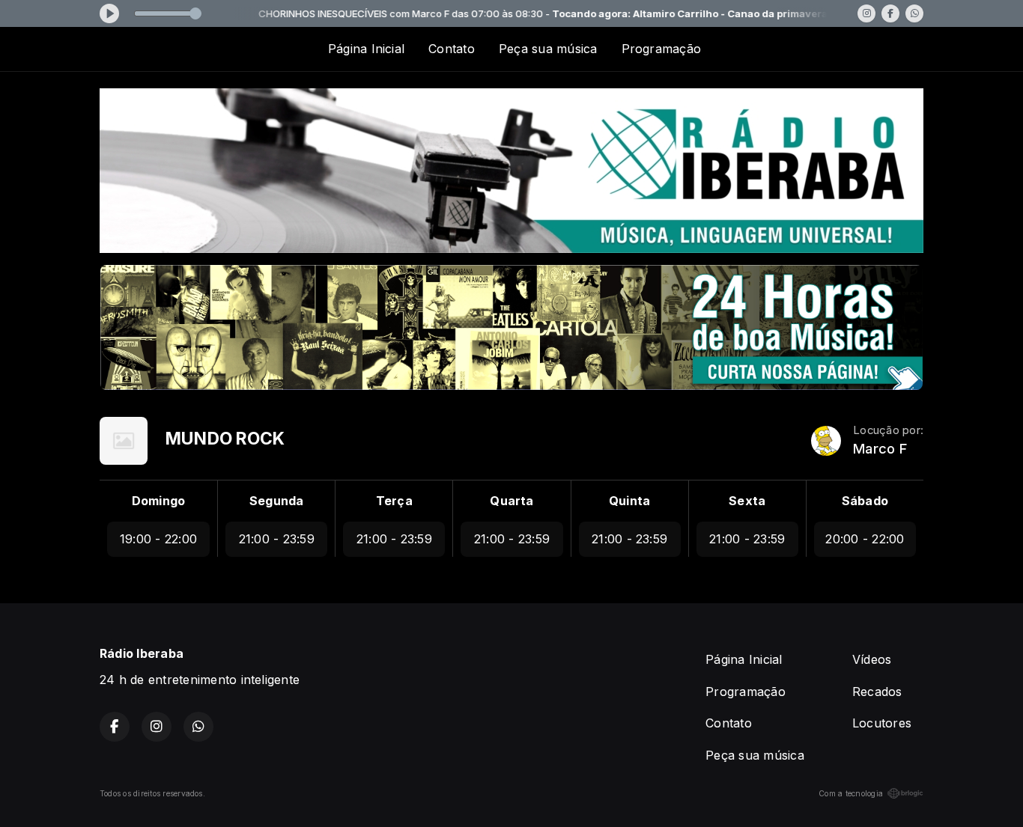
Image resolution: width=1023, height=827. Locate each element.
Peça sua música (548, 48)
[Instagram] (866, 13)
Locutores (881, 722)
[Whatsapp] (914, 13)
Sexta (747, 500)
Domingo (159, 500)
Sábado (865, 500)
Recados (877, 691)
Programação (662, 48)
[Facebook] (890, 13)
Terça (394, 500)
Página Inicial (366, 48)
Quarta (511, 500)
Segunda (276, 500)
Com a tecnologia (851, 793)
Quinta (629, 500)
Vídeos (871, 659)
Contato (451, 48)
